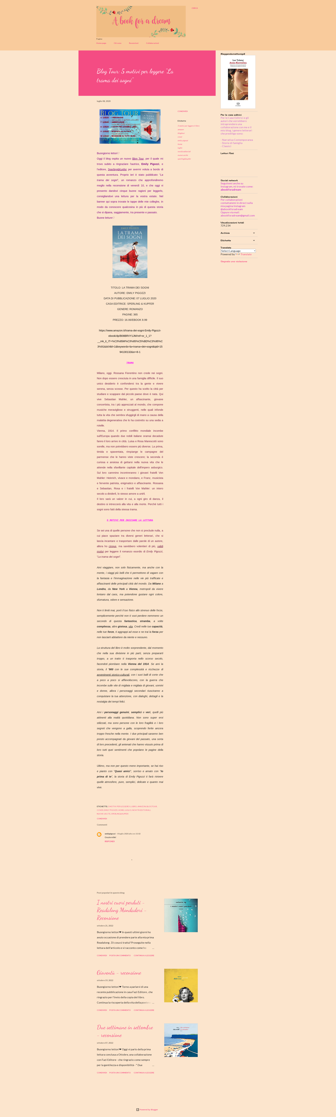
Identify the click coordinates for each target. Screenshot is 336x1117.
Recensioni (133, 43)
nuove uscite (183, 155)
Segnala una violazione (234, 261)
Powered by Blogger (148, 1109)
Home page (101, 43)
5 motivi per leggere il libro (188, 126)
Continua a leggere (144, 955)
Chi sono (117, 43)
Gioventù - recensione (119, 972)
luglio (180, 148)
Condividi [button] (183, 111)
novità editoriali (184, 151)
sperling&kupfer (184, 159)
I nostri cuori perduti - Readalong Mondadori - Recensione (122, 910)
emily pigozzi (183, 140)
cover (180, 137)
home (180, 144)
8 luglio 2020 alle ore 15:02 (128, 834)
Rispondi (110, 841)
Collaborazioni (152, 43)
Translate (246, 254)
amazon (181, 129)
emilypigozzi (110, 834)
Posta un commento (120, 955)
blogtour (181, 133)
